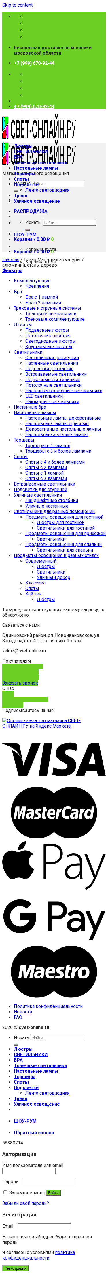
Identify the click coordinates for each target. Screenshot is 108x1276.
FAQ (18, 1017)
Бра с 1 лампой (41, 297)
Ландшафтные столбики (51, 500)
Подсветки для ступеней (40, 489)
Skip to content (17, 5)
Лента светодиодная (47, 190)
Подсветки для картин (49, 368)
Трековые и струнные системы (47, 308)
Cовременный (40, 561)
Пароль (12, 1181)
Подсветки (26, 184)
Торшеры (24, 173)
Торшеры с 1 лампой (47, 445)
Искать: (33, 222)
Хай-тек (33, 594)
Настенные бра (30, 407)
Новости (23, 1012)
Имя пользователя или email (34, 1165)
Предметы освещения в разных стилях (56, 555)
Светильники (28, 352)
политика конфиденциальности (38, 1255)
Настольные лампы (36, 168)
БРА (18, 157)
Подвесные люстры (47, 330)
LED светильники (44, 396)
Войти (53, 1193)
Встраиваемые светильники (56, 374)
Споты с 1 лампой (44, 473)
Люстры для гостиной (60, 522)
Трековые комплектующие (55, 319)
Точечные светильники (40, 162)
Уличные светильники (38, 495)
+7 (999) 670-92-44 (34, 63)
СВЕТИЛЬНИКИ (31, 151)
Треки (20, 195)
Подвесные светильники (52, 379)
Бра (18, 291)
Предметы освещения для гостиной (64, 517)
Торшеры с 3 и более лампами (58, 451)
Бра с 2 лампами (43, 302)
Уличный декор (53, 577)
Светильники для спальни (65, 550)
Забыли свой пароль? (25, 1203)
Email (9, 1226)
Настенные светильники (51, 363)
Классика (35, 583)
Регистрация (15, 1268)
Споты (21, 179)
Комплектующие (32, 280)
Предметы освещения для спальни (63, 544)
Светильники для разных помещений (54, 511)
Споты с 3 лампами (46, 478)
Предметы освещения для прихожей (65, 533)
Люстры (23, 146)
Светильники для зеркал (52, 357)
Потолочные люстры (48, 335)
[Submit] (16, 191)
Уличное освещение (37, 201)
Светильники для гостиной (66, 528)
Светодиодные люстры (50, 341)
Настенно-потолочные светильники (63, 390)
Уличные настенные (47, 506)
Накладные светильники (52, 401)
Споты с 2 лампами (46, 467)
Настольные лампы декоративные (63, 418)
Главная (10, 259)
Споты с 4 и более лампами (55, 462)
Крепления (37, 286)
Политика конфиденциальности (48, 1006)
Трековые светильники (50, 313)
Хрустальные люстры (48, 346)
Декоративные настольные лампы (63, 429)
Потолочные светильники (53, 385)
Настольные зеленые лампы (56, 434)
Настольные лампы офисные (57, 423)
